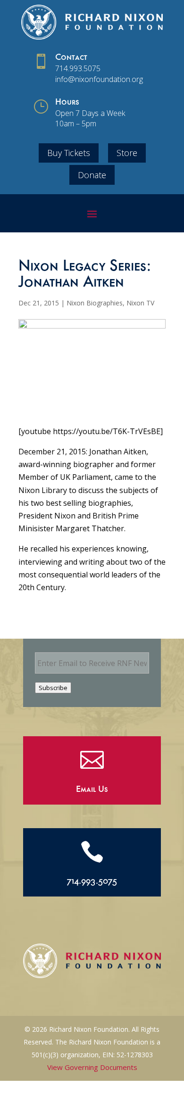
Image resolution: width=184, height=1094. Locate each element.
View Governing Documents (92, 1067)
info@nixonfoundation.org (99, 79)
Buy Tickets (68, 152)
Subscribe (53, 687)
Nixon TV (140, 302)
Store (127, 152)
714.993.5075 (77, 68)
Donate (92, 175)
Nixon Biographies (95, 302)
